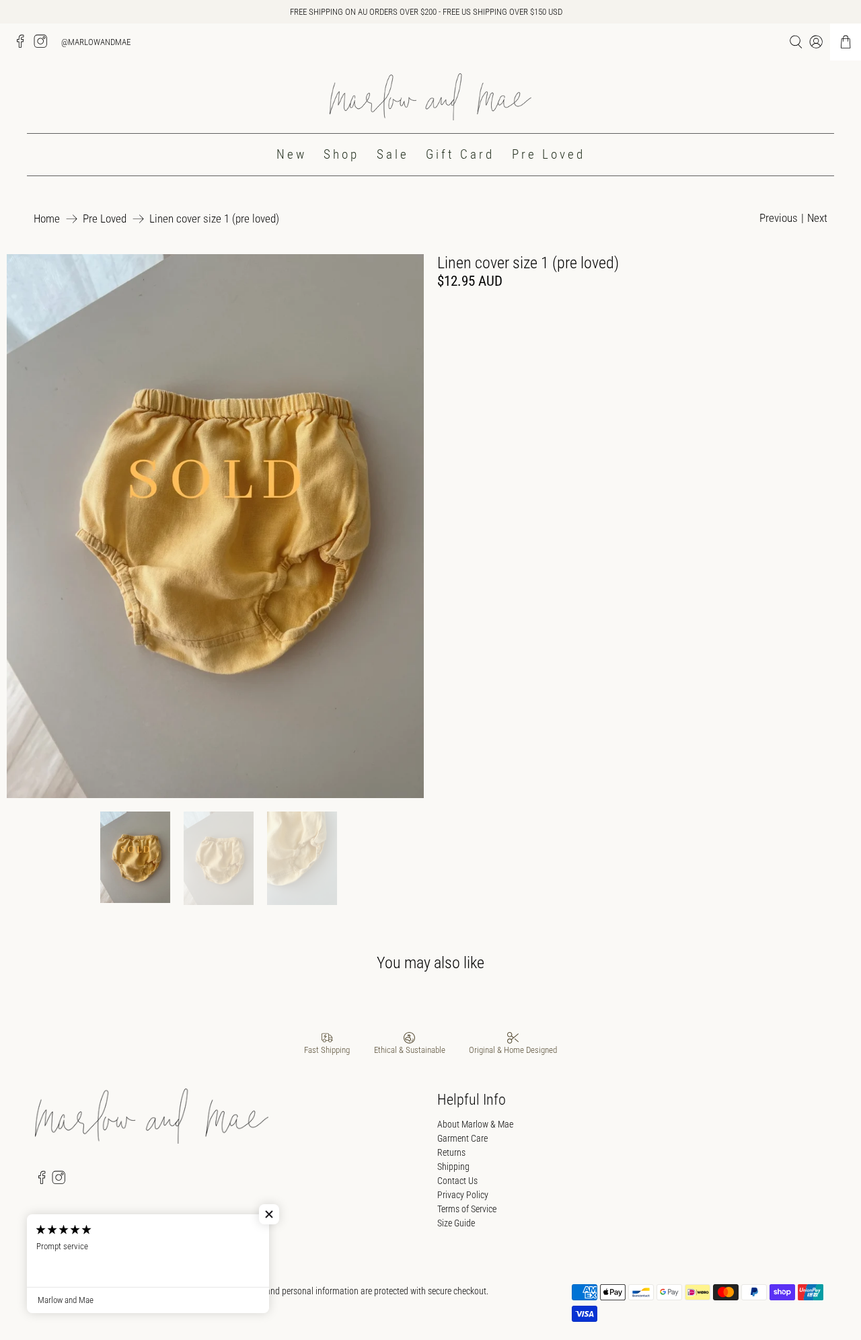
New (291, 154)
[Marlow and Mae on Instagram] (44, 45)
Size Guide (456, 1223)
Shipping (453, 1166)
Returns (451, 1152)
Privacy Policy (462, 1194)
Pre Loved (548, 154)
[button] (269, 1214)
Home (47, 219)
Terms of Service (466, 1209)
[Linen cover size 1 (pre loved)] (215, 526)
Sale (393, 154)
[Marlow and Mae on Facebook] (23, 45)
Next (817, 218)
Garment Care (462, 1138)
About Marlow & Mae (475, 1124)
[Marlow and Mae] (430, 97)
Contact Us (457, 1180)
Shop (341, 154)
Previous (778, 218)
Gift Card (460, 154)
